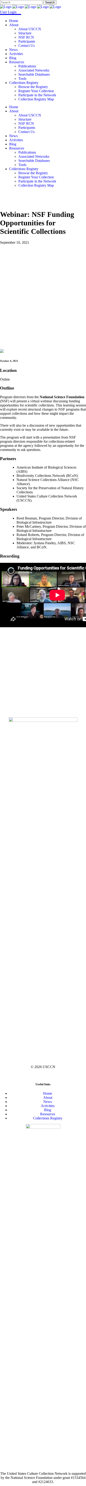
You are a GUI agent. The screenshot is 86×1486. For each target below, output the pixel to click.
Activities (48, 1106)
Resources (47, 1114)
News (47, 1102)
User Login (8, 12)
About (47, 1097)
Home (47, 1093)
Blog (47, 1110)
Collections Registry (47, 1118)
